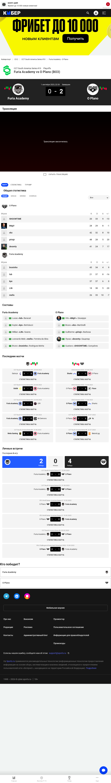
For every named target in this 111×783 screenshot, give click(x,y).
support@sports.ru (57, 653)
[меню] (104, 13)
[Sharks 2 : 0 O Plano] (106, 89)
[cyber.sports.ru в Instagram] (27, 596)
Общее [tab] (4, 196)
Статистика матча (27, 379)
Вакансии (28, 619)
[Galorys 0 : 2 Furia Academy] (10, 87)
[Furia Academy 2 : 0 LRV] (7, 87)
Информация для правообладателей (71, 635)
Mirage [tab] (13, 196)
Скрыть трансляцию (58, 174)
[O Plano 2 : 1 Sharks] (103, 88)
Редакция (8, 627)
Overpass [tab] (32, 196)
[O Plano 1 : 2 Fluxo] (104, 88)
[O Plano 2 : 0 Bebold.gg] (100, 87)
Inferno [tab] (23, 196)
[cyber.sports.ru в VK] (17, 596)
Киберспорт (6, 59)
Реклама (28, 627)
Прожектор (58, 619)
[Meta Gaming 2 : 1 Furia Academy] (4, 88)
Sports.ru (11, 661)
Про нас (7, 619)
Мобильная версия (55, 608)
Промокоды (59, 643)
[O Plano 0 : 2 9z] (101, 89)
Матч (4, 185)
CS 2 (16, 59)
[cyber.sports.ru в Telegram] (6, 596)
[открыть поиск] (87, 13)
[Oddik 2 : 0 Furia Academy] (9, 89)
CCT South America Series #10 (33, 59)
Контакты (8, 635)
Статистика (16, 185)
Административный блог (36, 635)
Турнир (28, 185)
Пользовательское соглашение (68, 627)
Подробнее (91, 668)
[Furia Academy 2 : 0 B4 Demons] (6, 87)
